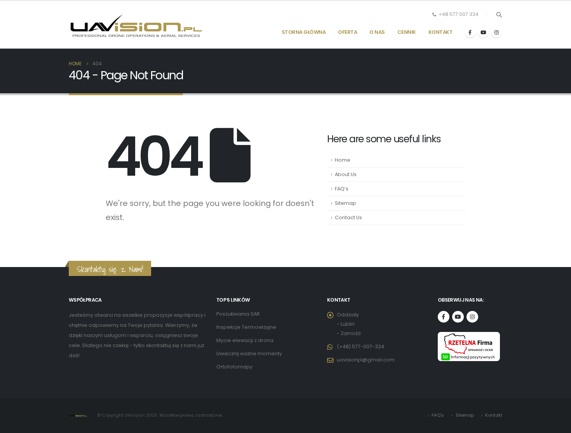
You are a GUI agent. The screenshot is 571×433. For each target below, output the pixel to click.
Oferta (347, 32)
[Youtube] (483, 32)
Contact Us (348, 217)
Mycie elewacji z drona (244, 340)
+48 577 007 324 (459, 14)
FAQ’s (341, 188)
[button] (499, 14)
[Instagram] (496, 32)
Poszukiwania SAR (238, 314)
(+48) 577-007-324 (360, 346)
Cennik (406, 32)
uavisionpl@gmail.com (366, 359)
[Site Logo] (137, 24)
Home (342, 160)
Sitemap (345, 203)
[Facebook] (470, 32)
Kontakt (440, 32)
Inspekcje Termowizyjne (246, 327)
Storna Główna (304, 32)
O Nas (377, 32)
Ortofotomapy (234, 366)
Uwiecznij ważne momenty (249, 353)
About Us (346, 174)
